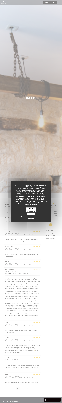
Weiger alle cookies (31, 211)
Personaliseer (31, 214)
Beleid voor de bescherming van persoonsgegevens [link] (31, 216)
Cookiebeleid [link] (31, 218)
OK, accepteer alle (31, 208)
